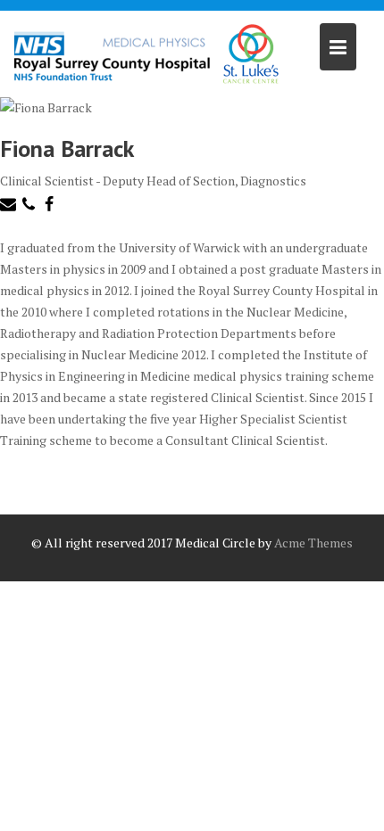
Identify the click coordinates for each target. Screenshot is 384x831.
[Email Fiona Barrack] (10, 207)
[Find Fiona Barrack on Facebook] (51, 207)
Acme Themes (313, 542)
